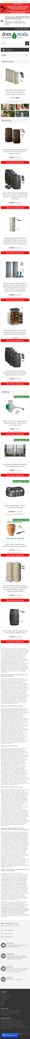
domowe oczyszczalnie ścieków (20, 663)
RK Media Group (25, 1033)
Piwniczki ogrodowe (6, 1015)
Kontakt (26, 29)
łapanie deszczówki (16, 682)
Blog (2, 1005)
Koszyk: (9, 50)
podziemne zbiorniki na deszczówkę (13, 708)
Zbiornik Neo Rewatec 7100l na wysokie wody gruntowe (15, 507)
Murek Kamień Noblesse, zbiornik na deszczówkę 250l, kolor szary (15, 465)
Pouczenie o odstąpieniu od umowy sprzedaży (12, 1025)
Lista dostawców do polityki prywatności (11, 1022)
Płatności (10, 954)
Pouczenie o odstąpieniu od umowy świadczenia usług (14, 1027)
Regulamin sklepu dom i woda (8, 1019)
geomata (12, 913)
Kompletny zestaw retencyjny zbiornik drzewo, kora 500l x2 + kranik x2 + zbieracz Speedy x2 (15, 151)
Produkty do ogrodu (6, 996)
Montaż (10, 966)
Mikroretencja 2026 (9, 16)
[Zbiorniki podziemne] (8, 104)
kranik (6, 783)
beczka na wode (9, 711)
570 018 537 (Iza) (8, 933)
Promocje (3, 993)
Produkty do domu (5, 998)
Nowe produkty (5, 995)
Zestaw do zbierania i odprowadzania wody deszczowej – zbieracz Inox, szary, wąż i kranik (15, 423)
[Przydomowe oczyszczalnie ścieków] (8, 111)
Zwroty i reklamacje (6, 1028)
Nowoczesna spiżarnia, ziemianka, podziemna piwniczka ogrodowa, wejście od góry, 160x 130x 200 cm (15, 332)
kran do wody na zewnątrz (18, 783)
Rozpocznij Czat (11, 1035)
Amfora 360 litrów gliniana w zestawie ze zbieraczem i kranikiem (15, 545)
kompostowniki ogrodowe (7, 908)
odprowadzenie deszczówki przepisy (18, 911)
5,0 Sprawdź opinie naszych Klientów (15, 1)
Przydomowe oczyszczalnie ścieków (10, 1013)
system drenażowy (12, 742)
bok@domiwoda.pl (8, 936)
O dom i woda (4, 999)
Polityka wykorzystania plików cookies (10, 1024)
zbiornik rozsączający (17, 687)
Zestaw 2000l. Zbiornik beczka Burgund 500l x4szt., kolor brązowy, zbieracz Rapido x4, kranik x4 (15, 373)
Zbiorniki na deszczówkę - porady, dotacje (11, 1010)
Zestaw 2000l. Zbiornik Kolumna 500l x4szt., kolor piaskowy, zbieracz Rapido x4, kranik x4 (15, 92)
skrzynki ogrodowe (20, 906)
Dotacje (10, 977)
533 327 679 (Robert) (9, 930)
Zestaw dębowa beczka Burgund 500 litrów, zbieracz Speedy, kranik (15, 632)
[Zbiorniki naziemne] (22, 104)
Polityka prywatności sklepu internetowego (11, 1021)
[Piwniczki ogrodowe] (22, 111)
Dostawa (10, 943)
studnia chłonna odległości (20, 910)
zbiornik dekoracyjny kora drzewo (9, 662)
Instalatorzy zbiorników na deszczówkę (11, 1012)
